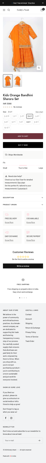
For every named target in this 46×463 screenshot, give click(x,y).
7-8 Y (21, 122)
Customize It (22, 189)
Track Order (30, 341)
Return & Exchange (33, 328)
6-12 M (6, 116)
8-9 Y (28, 122)
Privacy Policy (31, 332)
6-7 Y (13, 122)
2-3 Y (22, 116)
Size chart (39, 112)
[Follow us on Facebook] (5, 418)
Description (8, 198)
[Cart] (42, 10)
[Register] (39, 440)
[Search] (9, 10)
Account (29, 319)
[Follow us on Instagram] (11, 418)
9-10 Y (36, 122)
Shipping (29, 323)
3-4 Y (30, 116)
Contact (29, 314)
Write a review (23, 266)
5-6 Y (6, 122)
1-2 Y (14, 116)
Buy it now (23, 145)
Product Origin (10, 205)
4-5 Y (37, 116)
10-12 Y (7, 128)
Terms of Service (32, 337)
